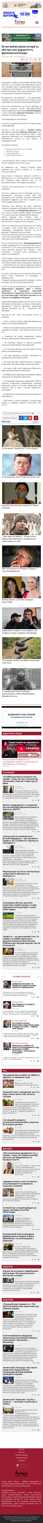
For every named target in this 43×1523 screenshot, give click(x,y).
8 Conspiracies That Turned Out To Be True (21, 477)
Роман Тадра (17, 981)
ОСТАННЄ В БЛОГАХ (21, 976)
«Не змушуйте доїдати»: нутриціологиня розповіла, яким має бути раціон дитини (21, 1122)
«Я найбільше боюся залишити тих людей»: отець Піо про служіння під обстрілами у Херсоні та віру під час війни (20, 780)
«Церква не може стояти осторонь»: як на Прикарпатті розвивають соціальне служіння (20, 1183)
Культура (8, 1266)
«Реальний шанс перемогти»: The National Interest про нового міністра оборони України (21, 1306)
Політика (8, 1299)
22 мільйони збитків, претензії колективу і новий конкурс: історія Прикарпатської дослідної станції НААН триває (19, 906)
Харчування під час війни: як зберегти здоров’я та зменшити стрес (21, 1076)
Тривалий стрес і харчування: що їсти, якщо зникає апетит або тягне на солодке (21, 1094)
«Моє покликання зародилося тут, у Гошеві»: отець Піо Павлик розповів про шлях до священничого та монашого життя (20, 1156)
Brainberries (22, 451)
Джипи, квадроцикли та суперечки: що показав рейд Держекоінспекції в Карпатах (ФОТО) (21, 807)
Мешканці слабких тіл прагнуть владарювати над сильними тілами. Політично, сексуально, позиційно (25, 1049)
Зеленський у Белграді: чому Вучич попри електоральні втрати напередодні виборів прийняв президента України (20, 1370)
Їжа (5, 1070)
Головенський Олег (19, 1021)
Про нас (21, 1449)
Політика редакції (21, 1455)
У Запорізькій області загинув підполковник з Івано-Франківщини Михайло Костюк (18, 693)
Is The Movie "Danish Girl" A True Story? (20, 448)
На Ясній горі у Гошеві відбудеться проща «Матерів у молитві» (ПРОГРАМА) (19, 1209)
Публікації (8, 772)
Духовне (7, 1148)
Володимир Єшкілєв (20, 1043)
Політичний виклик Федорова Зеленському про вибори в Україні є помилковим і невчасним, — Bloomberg (20, 1339)
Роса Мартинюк (19, 57)
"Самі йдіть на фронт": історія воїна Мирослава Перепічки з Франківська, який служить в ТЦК (19, 538)
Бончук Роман (17, 1002)
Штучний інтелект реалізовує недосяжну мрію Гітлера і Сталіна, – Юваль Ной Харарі (25, 1025)
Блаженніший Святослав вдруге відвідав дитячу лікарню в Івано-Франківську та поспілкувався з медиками (19, 1237)
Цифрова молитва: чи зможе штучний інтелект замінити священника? (24, 985)
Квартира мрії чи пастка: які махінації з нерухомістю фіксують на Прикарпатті (21, 873)
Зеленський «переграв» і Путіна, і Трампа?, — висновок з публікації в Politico (20, 1401)
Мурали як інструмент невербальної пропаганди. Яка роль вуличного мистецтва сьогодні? (20, 1273)
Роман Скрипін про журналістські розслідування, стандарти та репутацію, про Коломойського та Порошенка (20, 761)
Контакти (21, 1452)
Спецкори (21, 1460)
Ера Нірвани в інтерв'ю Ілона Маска (23, 1005)
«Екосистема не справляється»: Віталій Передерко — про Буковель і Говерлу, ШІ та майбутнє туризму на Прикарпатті (20, 839)
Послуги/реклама (21, 1458)
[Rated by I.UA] (21, 1466)
